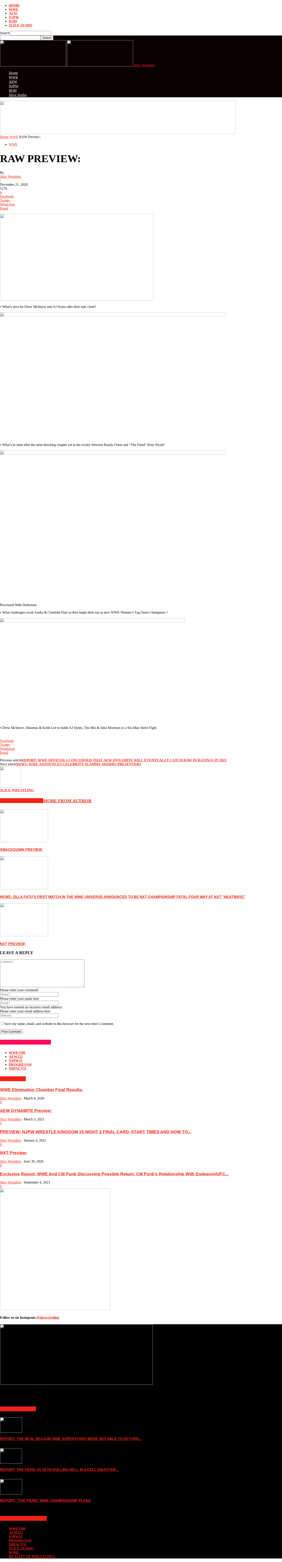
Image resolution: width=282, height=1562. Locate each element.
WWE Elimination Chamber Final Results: (41, 1089)
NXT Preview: (13, 944)
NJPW (14, 17)
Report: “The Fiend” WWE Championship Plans (45, 1500)
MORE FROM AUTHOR (67, 800)
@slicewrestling (47, 1317)
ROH (13, 21)
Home (14, 5)
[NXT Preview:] (24, 935)
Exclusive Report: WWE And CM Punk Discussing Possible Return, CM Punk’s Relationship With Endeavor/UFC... (114, 1174)
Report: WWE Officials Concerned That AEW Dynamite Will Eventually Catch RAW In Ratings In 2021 (123, 760)
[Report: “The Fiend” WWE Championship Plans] (11, 1493)
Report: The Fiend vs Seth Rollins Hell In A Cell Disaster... (59, 1470)
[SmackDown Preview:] (24, 841)
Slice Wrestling (10, 176)
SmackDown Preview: (21, 850)
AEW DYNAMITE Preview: (26, 1110)
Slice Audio (20, 25)
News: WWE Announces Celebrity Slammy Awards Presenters (78, 764)
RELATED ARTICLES (21, 800)
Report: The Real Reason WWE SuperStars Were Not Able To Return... (70, 1439)
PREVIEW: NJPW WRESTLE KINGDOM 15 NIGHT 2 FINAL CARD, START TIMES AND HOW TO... (95, 1131)
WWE (13, 9)
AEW (13, 13)
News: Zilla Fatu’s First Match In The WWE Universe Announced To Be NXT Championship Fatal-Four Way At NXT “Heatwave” (123, 897)
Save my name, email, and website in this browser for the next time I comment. (59, 1024)
